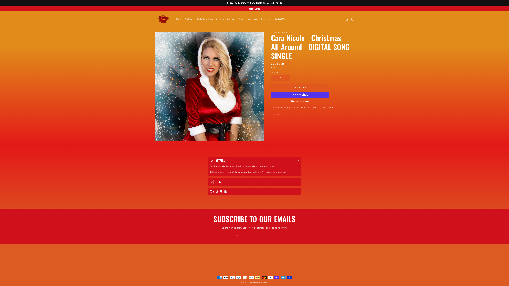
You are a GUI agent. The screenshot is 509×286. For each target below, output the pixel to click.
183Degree (250, 282)
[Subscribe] (275, 236)
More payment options (300, 101)
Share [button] (276, 114)
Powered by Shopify (261, 282)
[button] (219, 19)
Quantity (274, 72)
